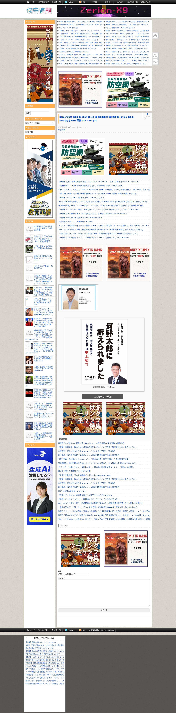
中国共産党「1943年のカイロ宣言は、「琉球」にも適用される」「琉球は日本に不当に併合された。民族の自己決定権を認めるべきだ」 (39, 394)
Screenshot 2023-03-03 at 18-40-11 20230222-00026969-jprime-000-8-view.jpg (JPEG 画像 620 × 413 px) (96, 119)
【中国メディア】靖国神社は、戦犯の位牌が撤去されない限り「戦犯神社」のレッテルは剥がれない (43, 406)
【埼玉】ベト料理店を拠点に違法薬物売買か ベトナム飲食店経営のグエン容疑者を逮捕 (43, 436)
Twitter (70, 2)
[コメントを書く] (155, 55)
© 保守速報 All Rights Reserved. (102, 630)
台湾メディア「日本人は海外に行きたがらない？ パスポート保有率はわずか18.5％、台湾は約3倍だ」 (43, 239)
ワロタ (107, 2)
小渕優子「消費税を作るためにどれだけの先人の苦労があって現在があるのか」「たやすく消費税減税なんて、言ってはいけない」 (43, 279)
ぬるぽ (120, 2)
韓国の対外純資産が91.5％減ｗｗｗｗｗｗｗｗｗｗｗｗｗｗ (43, 258)
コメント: (62, 578)
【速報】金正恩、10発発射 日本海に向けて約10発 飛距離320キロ (44, 369)
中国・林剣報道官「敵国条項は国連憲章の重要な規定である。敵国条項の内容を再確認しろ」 (43, 426)
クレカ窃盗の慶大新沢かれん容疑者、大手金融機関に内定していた (43, 359)
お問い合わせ (145, 2)
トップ (32, 2)
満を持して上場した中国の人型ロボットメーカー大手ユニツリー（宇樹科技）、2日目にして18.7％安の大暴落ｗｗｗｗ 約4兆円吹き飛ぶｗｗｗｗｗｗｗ (39, 348)
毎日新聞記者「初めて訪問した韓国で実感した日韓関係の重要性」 (43, 228)
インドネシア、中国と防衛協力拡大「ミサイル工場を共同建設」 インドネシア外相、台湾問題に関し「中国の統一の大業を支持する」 (43, 291)
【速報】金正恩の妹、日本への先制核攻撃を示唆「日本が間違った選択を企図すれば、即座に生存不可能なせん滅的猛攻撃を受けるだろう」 (39, 381)
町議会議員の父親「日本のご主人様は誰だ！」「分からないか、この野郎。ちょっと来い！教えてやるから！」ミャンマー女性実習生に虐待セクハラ (39, 334)
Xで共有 (61, 130)
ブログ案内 (44, 2)
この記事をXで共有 (103, 397)
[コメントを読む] (155, 62)
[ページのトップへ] (155, 35)
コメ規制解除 (132, 2)
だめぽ (94, 2)
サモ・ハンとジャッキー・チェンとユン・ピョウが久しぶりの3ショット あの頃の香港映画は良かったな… (43, 311)
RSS (83, 2)
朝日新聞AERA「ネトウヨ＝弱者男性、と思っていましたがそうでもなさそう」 (44, 415)
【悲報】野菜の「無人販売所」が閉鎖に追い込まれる (43, 247)
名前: (60, 571)
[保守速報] (39, 11)
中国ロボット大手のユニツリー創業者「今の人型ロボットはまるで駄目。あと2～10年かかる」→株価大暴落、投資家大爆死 (43, 322)
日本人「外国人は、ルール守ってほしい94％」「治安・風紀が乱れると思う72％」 (43, 301)
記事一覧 (57, 2)
